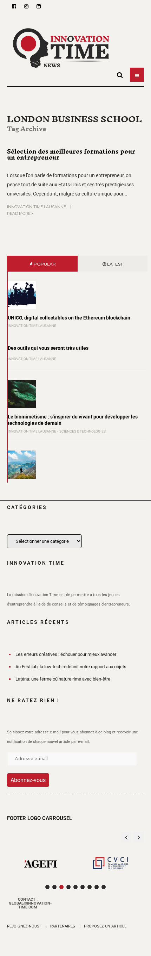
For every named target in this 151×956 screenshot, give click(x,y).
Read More (19, 213)
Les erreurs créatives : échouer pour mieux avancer (65, 654)
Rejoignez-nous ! (24, 926)
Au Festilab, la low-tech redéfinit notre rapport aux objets (70, 666)
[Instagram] (26, 6)
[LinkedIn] (38, 6)
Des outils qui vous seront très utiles (48, 348)
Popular (44, 264)
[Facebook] (14, 6)
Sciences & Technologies (82, 431)
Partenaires (62, 926)
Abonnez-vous (28, 780)
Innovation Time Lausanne (36, 206)
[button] (138, 837)
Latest (114, 264)
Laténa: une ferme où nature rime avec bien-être (62, 679)
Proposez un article (105, 926)
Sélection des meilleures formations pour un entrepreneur (71, 154)
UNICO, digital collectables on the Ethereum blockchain (69, 318)
